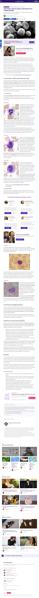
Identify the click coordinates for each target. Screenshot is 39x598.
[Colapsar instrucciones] (33, 404)
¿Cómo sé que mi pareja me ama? (26, 530)
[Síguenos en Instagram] (10, 589)
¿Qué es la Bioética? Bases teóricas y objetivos (32, 465)
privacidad (28, 595)
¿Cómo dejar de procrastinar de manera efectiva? (27, 548)
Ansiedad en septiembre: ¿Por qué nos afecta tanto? (10, 548)
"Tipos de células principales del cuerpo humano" (22, 75)
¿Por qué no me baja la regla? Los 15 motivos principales (27, 450)
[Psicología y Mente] (19, 1)
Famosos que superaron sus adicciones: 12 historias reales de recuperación (28, 491)
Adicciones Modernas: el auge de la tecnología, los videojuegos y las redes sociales (10, 531)
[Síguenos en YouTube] (12, 589)
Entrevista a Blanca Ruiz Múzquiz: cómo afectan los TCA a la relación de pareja (10, 491)
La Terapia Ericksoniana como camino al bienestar (10, 507)
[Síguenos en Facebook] (4, 589)
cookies (32, 595)
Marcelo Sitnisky (11, 217)
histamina (13, 154)
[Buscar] (29, 1)
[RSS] (16, 589)
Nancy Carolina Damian (29, 217)
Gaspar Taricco (11, 201)
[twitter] (11, 19)
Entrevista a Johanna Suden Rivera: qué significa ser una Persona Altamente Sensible (27, 507)
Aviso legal (25, 595)
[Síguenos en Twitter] (6, 589)
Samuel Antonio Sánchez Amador (11, 15)
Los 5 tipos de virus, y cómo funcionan (5, 464)
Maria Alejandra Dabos (29, 201)
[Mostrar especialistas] (3, 556)
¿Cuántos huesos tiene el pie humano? (23, 464)
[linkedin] (13, 19)
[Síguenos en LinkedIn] (8, 589)
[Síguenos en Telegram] (14, 589)
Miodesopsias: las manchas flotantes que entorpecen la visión (15, 466)
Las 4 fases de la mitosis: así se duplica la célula (10, 451)
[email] (15, 19)
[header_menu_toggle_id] (1, 1)
